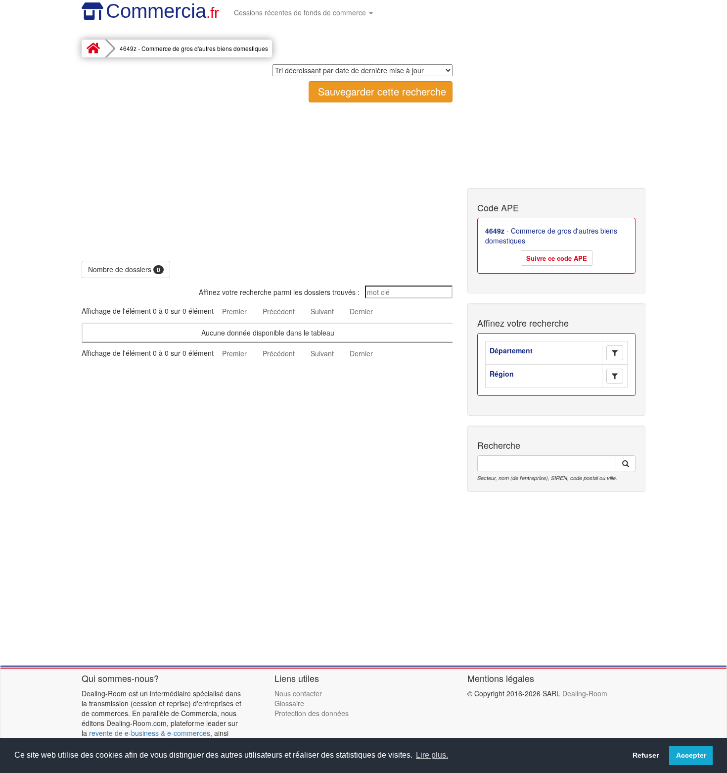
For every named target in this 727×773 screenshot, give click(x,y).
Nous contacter (298, 693)
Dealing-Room (584, 693)
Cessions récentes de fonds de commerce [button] (301, 12)
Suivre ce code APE (556, 258)
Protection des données (311, 713)
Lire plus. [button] (432, 755)
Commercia (162, 11)
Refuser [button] (646, 755)
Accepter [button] (691, 755)
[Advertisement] (267, 181)
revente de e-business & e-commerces (149, 733)
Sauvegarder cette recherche (380, 91)
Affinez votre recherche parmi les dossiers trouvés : (280, 292)
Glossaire (289, 703)
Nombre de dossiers (124, 269)
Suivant (322, 311)
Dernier (361, 311)
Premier (234, 311)
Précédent (279, 311)
